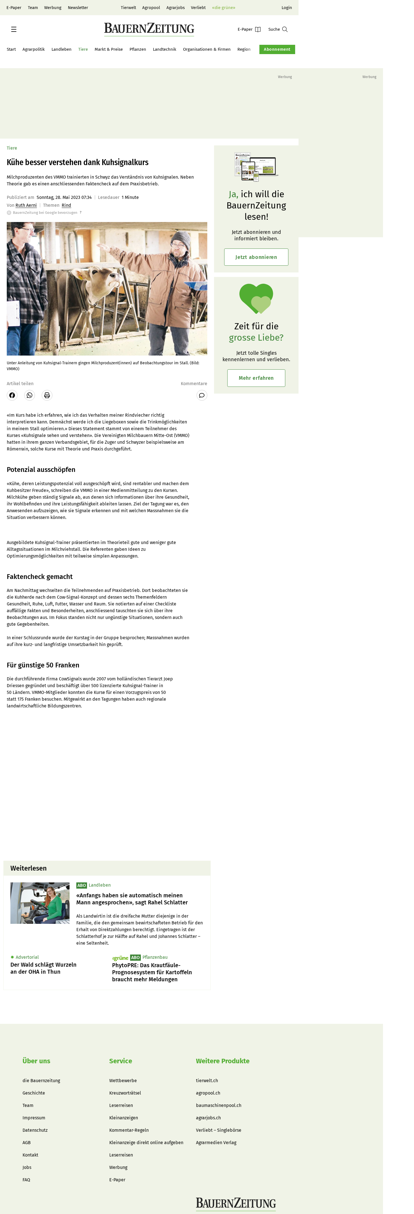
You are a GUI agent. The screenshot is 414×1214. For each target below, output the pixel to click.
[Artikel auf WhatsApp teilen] (29, 395)
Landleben (62, 49)
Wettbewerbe (123, 1080)
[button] (14, 29)
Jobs (27, 1167)
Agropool (151, 7)
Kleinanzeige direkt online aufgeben (146, 1142)
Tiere (83, 49)
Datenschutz (35, 1130)
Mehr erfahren (256, 378)
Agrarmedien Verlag (216, 1142)
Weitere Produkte (223, 1061)
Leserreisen (121, 1105)
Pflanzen (138, 49)
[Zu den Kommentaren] (202, 395)
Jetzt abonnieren (256, 257)
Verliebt (198, 7)
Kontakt (30, 1155)
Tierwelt (128, 7)
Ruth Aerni (26, 205)
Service (120, 1061)
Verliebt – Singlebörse (218, 1130)
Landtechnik (164, 49)
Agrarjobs (175, 7)
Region (244, 49)
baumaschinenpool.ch (218, 1105)
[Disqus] (107, 784)
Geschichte (34, 1093)
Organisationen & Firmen (207, 49)
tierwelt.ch (207, 1080)
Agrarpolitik (34, 49)
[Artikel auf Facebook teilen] (12, 395)
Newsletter (78, 7)
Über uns (36, 1061)
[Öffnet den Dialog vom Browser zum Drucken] (47, 395)
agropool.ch (208, 1093)
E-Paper (13, 7)
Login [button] (287, 7)
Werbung (52, 7)
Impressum (34, 1117)
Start (11, 49)
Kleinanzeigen (123, 1117)
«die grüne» (223, 7)
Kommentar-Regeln (129, 1130)
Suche (274, 29)
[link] (140, 899)
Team (33, 7)
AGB (27, 1142)
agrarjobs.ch (208, 1117)
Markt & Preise (109, 49)
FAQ (26, 1179)
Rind (66, 205)
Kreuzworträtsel (125, 1093)
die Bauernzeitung (41, 1080)
